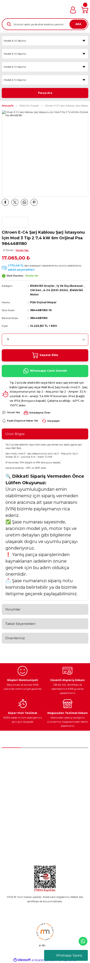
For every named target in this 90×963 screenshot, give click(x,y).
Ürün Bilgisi (14, 434)
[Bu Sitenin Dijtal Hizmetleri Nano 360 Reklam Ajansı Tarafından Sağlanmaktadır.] (45, 934)
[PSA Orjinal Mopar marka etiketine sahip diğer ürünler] (15, 222)
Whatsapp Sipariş (69, 955)
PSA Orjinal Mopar (43, 302)
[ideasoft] (22, 960)
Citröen (35, 290)
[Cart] (84, 10)
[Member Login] (72, 10)
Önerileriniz (15, 638)
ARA (78, 24)
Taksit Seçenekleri (20, 624)
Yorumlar (12, 609)
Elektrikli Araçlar (42, 285)
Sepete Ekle (49, 355)
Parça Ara (45, 92)
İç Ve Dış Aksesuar (70, 285)
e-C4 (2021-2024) (55, 290)
